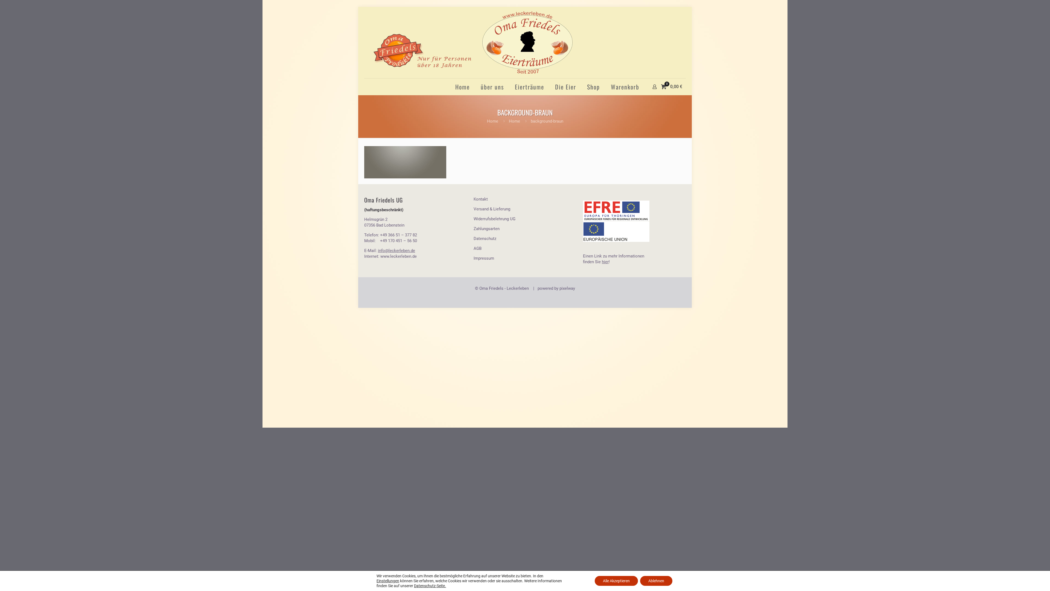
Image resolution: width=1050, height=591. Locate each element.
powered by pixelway (556, 288)
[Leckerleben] (472, 42)
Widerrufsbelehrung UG (494, 218)
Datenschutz (485, 238)
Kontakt (481, 199)
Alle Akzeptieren (616, 581)
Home (492, 121)
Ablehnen (656, 581)
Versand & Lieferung (492, 209)
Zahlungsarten (487, 228)
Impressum (484, 258)
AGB (478, 248)
